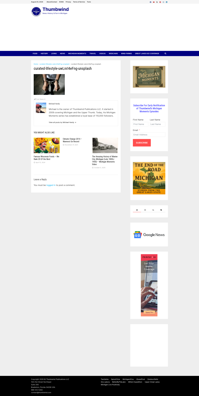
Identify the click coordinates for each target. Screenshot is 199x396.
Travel (92, 53)
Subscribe (142, 143)
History (44, 53)
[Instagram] (163, 1)
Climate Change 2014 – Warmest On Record (72, 140)
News (62, 53)
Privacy (68, 2)
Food (35, 53)
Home (36, 64)
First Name (138, 119)
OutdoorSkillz (152, 379)
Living (54, 53)
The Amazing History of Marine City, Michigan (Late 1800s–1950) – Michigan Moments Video (105, 160)
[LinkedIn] (166, 1)
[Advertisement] (99, 35)
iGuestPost (140, 379)
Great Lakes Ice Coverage (147, 53)
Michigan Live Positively (110, 385)
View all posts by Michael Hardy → (62, 122)
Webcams (113, 53)
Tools (89, 2)
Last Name (155, 119)
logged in (51, 185)
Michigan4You (128, 379)
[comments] (153, 210)
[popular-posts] (137, 210)
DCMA (61, 2)
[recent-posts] (145, 210)
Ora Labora (105, 382)
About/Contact (52, 2)
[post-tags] (161, 210)
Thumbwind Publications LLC (57, 379)
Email (135, 130)
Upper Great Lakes (152, 382)
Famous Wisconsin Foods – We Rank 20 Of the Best (46, 157)
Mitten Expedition (135, 382)
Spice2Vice (115, 379)
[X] (157, 1)
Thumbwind (55, 9)
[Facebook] (150, 1)
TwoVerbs (105, 379)
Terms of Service (79, 2)
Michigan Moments (77, 53)
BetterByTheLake (119, 382)
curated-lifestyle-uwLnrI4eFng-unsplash (55, 64)
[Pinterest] (160, 1)
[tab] (137, 210)
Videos (102, 53)
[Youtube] (154, 1)
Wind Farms (126, 53)
